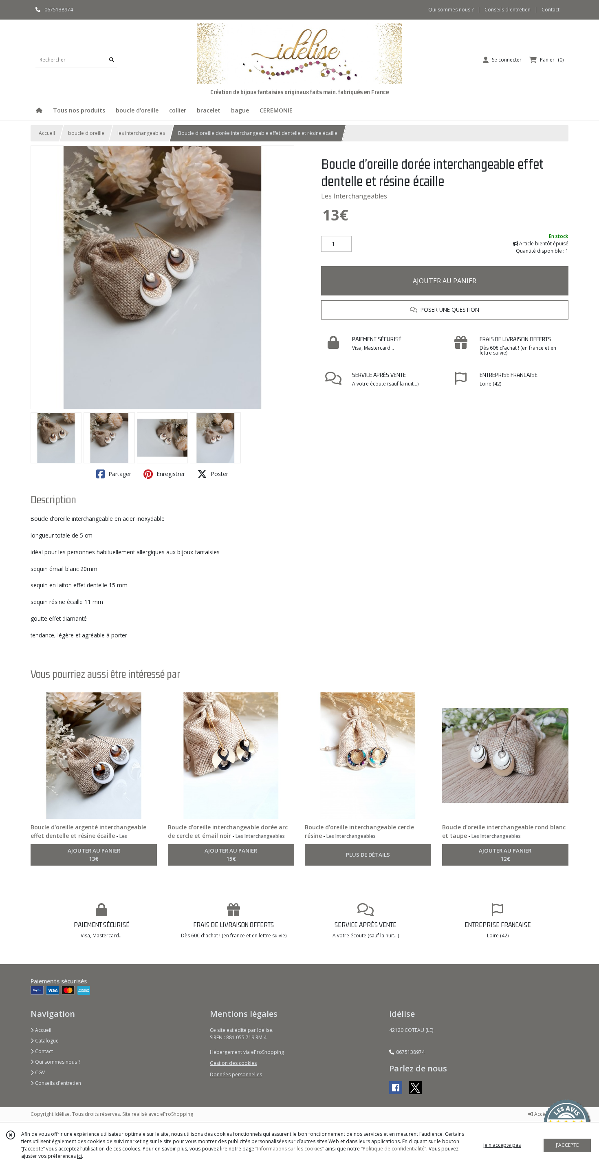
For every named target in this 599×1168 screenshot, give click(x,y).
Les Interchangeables (354, 196)
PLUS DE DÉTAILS (368, 854)
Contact (550, 9)
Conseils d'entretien (57, 1083)
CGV (39, 1072)
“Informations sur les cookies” (289, 1148)
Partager (119, 474)
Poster (218, 474)
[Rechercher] (111, 60)
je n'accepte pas (502, 1145)
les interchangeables (141, 133)
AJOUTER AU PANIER (444, 280)
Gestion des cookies (233, 1063)
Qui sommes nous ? (57, 1061)
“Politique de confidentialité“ (393, 1148)
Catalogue (46, 1040)
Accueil (47, 133)
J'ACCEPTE (567, 1145)
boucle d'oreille (86, 133)
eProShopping (176, 1114)
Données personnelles (236, 1074)
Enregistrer (170, 474)
